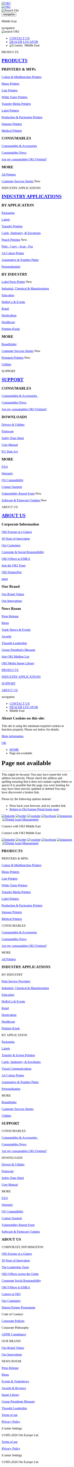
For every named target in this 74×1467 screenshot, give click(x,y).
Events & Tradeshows (15, 1381)
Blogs (5, 623)
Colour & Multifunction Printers (21, 77)
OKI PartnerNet (12, 572)
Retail (5, 308)
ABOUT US (13, 515)
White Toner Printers (14, 97)
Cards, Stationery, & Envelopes (21, 233)
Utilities (6, 364)
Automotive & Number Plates (20, 260)
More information (12, 736)
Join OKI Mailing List (15, 656)
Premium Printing (12, 357)
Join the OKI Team (13, 565)
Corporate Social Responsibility (21, 1280)
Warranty (7, 473)
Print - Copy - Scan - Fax (17, 246)
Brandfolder (9, 344)
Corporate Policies (13, 1321)
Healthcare (8, 322)
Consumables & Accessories (19, 146)
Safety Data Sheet (13, 438)
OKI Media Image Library (18, 663)
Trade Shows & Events (16, 629)
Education (8, 295)
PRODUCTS (14, 60)
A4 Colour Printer (13, 253)
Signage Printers (12, 124)
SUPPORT (12, 379)
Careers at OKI (11, 1294)
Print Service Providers (16, 981)
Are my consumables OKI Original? (24, 159)
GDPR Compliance (14, 1334)
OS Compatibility (12, 480)
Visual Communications (16, 1068)
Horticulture (9, 315)
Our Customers (11, 545)
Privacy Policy (11, 1421)
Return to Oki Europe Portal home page (34, 809)
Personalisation (11, 266)
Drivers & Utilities (13, 424)
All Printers (9, 174)
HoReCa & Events (13, 302)
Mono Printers (10, 83)
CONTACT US (19, 38)
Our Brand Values (13, 594)
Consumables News (14, 152)
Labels (6, 219)
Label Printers (10, 110)
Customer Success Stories (18, 181)
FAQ (5, 466)
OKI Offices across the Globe (20, 1274)
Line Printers (10, 90)
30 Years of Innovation (16, 538)
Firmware (8, 431)
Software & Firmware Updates (21, 500)
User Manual (10, 444)
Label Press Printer (13, 281)
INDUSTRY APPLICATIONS (32, 196)
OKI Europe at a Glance (17, 532)
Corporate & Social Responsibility (23, 552)
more (5, 579)
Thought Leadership (14, 643)
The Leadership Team (15, 1267)
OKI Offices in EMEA (16, 558)
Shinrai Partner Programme (18, 1307)
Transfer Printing (12, 226)
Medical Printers (12, 130)
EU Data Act (10, 451)
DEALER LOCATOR (23, 41)
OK (4, 743)
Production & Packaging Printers (22, 117)
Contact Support (12, 487)
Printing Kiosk (11, 328)
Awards (6, 636)
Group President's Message (18, 650)
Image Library (10, 1394)
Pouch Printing (11, 239)
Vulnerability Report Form (18, 493)
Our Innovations (12, 601)
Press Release (10, 616)
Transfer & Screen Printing (18, 1055)
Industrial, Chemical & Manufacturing (25, 288)
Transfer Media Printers (16, 103)
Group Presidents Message (18, 1401)
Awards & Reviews (14, 1388)
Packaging (8, 213)
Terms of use (10, 1415)
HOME (14, 749)
